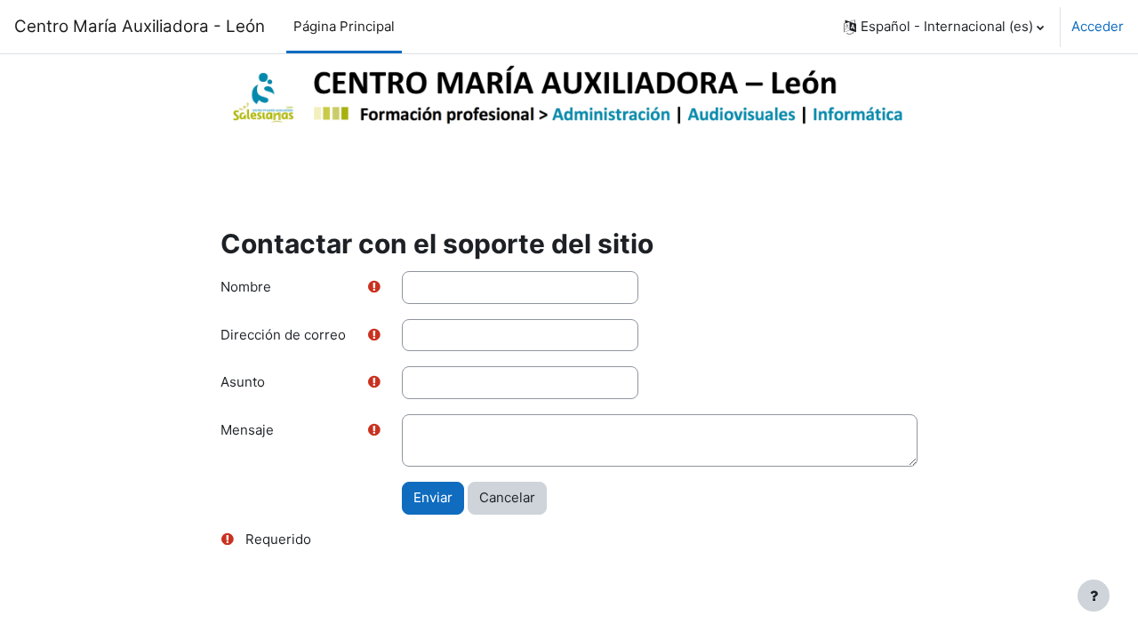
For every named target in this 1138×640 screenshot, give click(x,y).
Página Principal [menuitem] (344, 26)
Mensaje (247, 429)
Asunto (242, 381)
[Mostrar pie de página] (1094, 596)
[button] (943, 26)
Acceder (1097, 26)
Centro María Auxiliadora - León (139, 26)
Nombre (245, 286)
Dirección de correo (283, 334)
